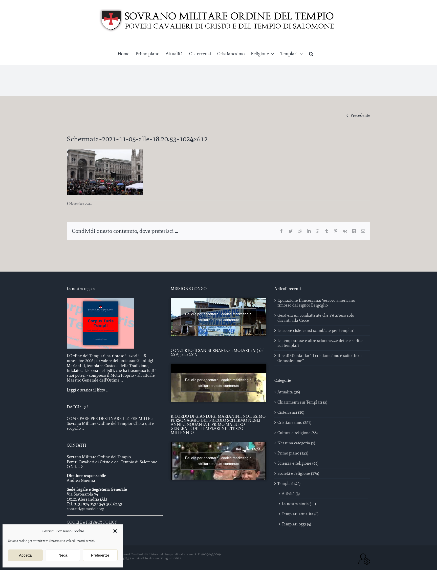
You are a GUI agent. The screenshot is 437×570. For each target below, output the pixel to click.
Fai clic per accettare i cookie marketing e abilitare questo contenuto (218, 317)
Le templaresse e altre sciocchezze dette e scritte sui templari (320, 343)
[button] (115, 531)
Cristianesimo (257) (294, 422)
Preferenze (100, 555)
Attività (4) (291, 493)
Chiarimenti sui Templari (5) (302, 402)
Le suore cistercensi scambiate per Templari (316, 330)
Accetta (25, 555)
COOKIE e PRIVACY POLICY (92, 522)
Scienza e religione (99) (297, 463)
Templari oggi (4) (296, 524)
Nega (62, 555)
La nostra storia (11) (299, 503)
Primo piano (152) (292, 453)
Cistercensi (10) (290, 412)
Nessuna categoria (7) (296, 443)
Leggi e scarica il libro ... (87, 390)
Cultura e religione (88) (297, 432)
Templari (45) (288, 483)
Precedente (360, 115)
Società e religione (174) (298, 473)
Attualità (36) (288, 392)
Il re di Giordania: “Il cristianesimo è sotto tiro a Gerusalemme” (319, 358)
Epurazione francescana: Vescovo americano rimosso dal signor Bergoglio (316, 303)
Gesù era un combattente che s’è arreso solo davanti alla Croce (315, 317)
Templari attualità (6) (300, 513)
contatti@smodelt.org (85, 508)
